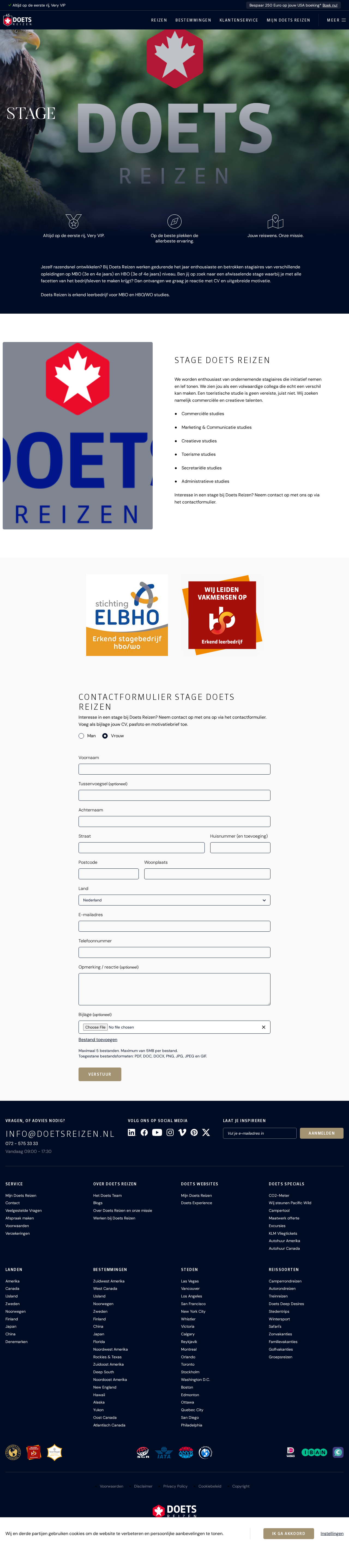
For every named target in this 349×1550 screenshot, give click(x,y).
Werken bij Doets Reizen (114, 1218)
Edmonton (190, 1394)
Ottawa (187, 1402)
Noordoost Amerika (110, 1379)
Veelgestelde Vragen (23, 1210)
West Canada (105, 1288)
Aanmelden (322, 1133)
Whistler (188, 1319)
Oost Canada (105, 1417)
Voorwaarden (17, 1225)
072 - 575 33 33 (21, 1143)
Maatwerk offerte (284, 1218)
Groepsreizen (280, 1356)
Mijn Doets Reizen (289, 20)
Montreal (189, 1349)
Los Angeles (191, 1296)
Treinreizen (278, 1296)
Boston (187, 1387)
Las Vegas (190, 1281)
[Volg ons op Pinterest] (194, 1132)
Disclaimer (143, 1486)
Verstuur (99, 1074)
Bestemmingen (193, 20)
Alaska (99, 1402)
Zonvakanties (280, 1334)
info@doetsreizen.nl (60, 1134)
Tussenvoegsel (103, 784)
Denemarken (16, 1341)
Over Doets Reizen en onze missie (122, 1210)
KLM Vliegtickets (283, 1233)
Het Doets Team (107, 1195)
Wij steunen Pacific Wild (290, 1202)
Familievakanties (283, 1341)
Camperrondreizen (285, 1281)
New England (104, 1387)
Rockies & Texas (107, 1356)
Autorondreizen (282, 1288)
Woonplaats (156, 862)
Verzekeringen (17, 1233)
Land (83, 888)
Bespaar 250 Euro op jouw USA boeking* (293, 5)
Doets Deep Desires (286, 1303)
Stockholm (190, 1371)
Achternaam (91, 810)
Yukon (98, 1409)
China (10, 1334)
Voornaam (89, 757)
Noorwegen (15, 1311)
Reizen (159, 20)
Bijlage (95, 1014)
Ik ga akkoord (288, 1533)
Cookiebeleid (209, 1486)
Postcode (88, 862)
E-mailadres (91, 915)
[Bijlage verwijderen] (263, 1027)
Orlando (188, 1356)
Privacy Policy (175, 1486)
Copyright (240, 1486)
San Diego (190, 1417)
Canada (12, 1288)
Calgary (188, 1334)
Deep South (103, 1371)
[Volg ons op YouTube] (157, 1132)
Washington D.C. (195, 1379)
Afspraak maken (19, 1218)
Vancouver (190, 1288)
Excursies (277, 1225)
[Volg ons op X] (206, 1132)
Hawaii (99, 1394)
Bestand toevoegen (98, 1039)
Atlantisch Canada (109, 1425)
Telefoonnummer (95, 941)
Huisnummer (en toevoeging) (239, 836)
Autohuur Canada (284, 1248)
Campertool (279, 1210)
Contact (12, 1202)
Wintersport (279, 1319)
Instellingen (332, 1533)
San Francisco (193, 1303)
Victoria (187, 1326)
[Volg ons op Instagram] (170, 1132)
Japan (10, 1326)
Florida (99, 1341)
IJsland (11, 1296)
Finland (11, 1319)
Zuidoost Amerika (108, 1364)
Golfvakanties (281, 1349)
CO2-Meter (279, 1195)
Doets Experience (196, 1202)
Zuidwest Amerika (109, 1281)
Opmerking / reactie (109, 967)
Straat (85, 836)
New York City (193, 1311)
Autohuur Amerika (284, 1240)
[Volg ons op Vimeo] (182, 1132)
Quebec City (192, 1409)
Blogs (98, 1202)
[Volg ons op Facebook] (144, 1132)
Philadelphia (191, 1425)
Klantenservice (238, 20)
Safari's (275, 1326)
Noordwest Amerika (110, 1349)
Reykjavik (189, 1341)
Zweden (12, 1303)
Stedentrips (279, 1311)
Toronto (187, 1364)
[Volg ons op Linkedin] (132, 1132)
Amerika (12, 1281)
